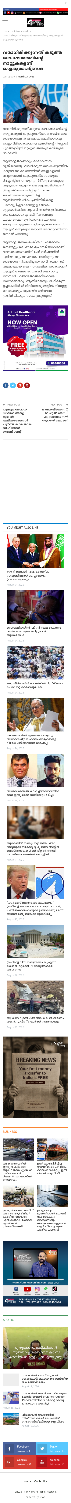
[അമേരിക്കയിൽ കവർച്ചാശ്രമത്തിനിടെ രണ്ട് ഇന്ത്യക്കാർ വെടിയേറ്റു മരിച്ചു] (35, 770)
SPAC (42, 1497)
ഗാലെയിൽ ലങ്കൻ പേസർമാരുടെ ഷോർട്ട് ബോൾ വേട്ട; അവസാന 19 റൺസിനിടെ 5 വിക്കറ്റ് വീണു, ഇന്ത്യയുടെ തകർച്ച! (44, 1398)
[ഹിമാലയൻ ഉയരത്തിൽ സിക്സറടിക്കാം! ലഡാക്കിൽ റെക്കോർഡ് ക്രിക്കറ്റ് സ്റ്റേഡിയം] (11, 1419)
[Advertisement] (35, 480)
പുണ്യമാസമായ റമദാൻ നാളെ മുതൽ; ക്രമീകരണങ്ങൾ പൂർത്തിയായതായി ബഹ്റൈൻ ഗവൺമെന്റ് (17, 421)
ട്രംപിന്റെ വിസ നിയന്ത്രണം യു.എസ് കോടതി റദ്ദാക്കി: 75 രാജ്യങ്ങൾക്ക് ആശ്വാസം (31, 966)
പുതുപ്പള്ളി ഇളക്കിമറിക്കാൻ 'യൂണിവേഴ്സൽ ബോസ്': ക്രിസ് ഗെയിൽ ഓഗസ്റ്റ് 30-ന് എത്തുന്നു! (35, 1352)
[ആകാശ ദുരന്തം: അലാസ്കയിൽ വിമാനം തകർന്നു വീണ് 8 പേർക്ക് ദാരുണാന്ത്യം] (35, 997)
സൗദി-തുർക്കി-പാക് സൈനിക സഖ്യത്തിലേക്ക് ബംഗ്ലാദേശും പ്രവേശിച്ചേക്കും (28, 575)
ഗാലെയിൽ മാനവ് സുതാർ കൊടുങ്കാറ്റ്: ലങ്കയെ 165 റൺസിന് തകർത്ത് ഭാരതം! (45, 1379)
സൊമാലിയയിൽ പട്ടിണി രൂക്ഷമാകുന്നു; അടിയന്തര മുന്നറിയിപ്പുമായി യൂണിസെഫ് (34, 631)
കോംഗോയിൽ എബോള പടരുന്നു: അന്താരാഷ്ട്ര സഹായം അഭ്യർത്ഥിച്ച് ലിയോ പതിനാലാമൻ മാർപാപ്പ (31, 739)
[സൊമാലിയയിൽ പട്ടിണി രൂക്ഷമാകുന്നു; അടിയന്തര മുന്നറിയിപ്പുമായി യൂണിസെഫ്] (35, 607)
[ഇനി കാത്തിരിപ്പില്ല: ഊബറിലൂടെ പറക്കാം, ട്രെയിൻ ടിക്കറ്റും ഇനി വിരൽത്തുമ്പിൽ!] (52, 1149)
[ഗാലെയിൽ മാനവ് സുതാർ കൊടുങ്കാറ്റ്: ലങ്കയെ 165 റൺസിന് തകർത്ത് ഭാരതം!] (11, 1380)
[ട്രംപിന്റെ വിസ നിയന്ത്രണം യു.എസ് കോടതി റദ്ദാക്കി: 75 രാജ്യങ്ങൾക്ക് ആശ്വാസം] (35, 941)
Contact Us (41, 1481)
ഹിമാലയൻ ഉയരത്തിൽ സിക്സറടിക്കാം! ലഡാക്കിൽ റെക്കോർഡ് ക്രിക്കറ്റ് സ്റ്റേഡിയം (43, 1418)
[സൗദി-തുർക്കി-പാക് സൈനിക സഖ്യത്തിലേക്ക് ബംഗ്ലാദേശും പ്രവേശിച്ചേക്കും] (35, 551)
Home (27, 1481)
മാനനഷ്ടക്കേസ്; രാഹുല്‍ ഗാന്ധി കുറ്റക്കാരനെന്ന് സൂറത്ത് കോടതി (55, 415)
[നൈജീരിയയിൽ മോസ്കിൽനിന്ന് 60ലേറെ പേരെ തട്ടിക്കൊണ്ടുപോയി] (35, 662)
